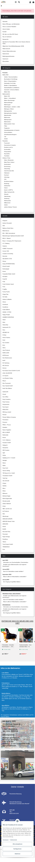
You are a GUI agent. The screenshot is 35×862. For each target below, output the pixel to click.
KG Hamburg (6, 363)
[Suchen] (19, 2)
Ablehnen (17, 854)
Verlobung (6, 198)
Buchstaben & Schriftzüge (10, 79)
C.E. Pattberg (6, 243)
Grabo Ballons (6, 309)
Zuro (4, 549)
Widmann (5, 493)
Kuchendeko (7, 149)
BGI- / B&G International (9, 233)
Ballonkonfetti (7, 115)
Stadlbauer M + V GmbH (9, 457)
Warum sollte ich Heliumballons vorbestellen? (14, 576)
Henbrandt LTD (6, 327)
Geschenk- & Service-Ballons (11, 89)
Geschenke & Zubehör (10, 145)
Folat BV (5, 279)
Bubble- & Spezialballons (10, 85)
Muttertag (6, 183)
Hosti (4, 340)
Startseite (5, 21)
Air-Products (6, 511)
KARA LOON (6, 352)
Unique (4, 483)
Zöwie (4, 506)
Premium (5, 422)
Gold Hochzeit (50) (9, 170)
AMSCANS (5, 524)
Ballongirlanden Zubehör (10, 113)
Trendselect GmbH (7, 475)
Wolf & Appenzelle (7, 498)
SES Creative (6, 450)
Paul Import (5, 407)
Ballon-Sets (7, 92)
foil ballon (5, 276)
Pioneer (4, 414)
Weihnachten (7, 200)
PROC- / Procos (7, 424)
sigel (4, 452)
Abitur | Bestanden (9, 160)
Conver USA (6, 251)
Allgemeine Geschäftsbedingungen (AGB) (13, 46)
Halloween (7, 173)
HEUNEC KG (6, 332)
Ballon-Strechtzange (9, 100)
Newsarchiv (5, 39)
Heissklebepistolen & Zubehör (11, 130)
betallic (4, 529)
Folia (4, 281)
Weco (4, 488)
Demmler (5, 256)
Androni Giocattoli (7, 223)
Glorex (4, 302)
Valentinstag (7, 196)
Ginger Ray (5, 294)
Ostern (6, 187)
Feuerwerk (7, 143)
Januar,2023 (6, 569)
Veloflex (4, 485)
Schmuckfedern (8, 132)
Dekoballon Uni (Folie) (10, 83)
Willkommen (7, 202)
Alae (4, 513)
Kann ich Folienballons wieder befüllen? (13, 571)
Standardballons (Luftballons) (11, 87)
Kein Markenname (7, 357)
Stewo (4, 463)
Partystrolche (6, 404)
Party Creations (6, 399)
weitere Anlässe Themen (10, 207)
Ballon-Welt (5, 74)
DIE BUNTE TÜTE (7, 258)
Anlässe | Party (6, 158)
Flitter (5, 126)
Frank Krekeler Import (8, 284)
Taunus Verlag (6, 470)
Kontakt (4, 31)
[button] (30, 2)
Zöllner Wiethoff (7, 503)
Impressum (6, 839)
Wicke (4, 491)
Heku (4, 322)
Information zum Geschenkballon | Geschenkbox (15, 562)
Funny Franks (6, 291)
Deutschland (7, 164)
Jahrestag (6, 177)
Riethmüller (5, 435)
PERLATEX (5, 409)
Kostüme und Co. (8, 147)
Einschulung (7, 166)
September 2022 (7, 574)
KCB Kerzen (6, 355)
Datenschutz (13, 839)
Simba (4, 455)
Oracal (4, 394)
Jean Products (6, 350)
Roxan (4, 437)
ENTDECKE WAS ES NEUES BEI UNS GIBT (17, 622)
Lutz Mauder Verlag (8, 378)
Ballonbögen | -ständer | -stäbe (12, 106)
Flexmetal (5, 534)
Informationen (6, 604)
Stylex (4, 465)
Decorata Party (6, 531)
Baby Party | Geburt (9, 162)
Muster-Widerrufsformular (9, 51)
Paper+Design (6, 536)
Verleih (6, 138)
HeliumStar (5, 324)
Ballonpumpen (8, 119)
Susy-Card (5, 468)
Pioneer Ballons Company (9, 417)
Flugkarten (7, 128)
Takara (4, 541)
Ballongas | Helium (9, 109)
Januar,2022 (6, 579)
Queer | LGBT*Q (8, 190)
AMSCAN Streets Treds (9, 521)
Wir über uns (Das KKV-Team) (10, 34)
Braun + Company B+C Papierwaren (12, 241)
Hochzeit (6, 175)
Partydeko (5, 141)
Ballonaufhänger (8, 102)
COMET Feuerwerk (8, 248)
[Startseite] (1, 6)
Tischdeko (6, 155)
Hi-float (4, 335)
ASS (4, 225)
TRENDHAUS (6, 546)
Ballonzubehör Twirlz (9, 124)
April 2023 (5, 560)
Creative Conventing (8, 253)
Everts (4, 271)
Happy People (6, 314)
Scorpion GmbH (7, 442)
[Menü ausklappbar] (15, 2)
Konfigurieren (17, 849)
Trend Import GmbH (8, 544)
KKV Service (6, 365)
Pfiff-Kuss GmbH (7, 412)
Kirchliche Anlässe (8, 181)
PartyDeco (5, 539)
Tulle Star (5, 478)
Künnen (4, 368)
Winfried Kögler (6, 496)
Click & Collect (6, 29)
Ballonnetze (7, 117)
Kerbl (4, 360)
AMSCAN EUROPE (7, 518)
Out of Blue (5, 396)
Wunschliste (6, 61)
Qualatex (5, 427)
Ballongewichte (8, 111)
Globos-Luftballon (7, 299)
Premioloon (5, 419)
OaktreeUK (5, 391)
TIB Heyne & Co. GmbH (9, 473)
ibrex (4, 345)
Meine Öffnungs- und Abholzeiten (11, 24)
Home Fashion (6, 337)
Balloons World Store (8, 228)
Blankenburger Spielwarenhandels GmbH (13, 235)
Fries (4, 286)
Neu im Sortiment (7, 36)
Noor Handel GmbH (8, 385)
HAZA (4, 319)
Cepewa (5, 246)
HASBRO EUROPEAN (8, 317)
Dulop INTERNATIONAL (9, 263)
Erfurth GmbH (6, 266)
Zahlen (6, 205)
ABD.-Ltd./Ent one (7, 508)
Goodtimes (5, 307)
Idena (4, 347)
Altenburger (6, 516)
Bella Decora (6, 230)
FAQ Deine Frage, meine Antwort (11, 593)
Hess (4, 330)
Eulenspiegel (6, 269)
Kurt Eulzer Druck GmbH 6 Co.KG (11, 370)
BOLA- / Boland (6, 238)
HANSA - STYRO (7, 312)
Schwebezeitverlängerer (10, 134)
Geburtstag (7, 168)
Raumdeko (7, 153)
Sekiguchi (5, 445)
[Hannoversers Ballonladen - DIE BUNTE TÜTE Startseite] (3, 2)
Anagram (5, 220)
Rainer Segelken (7, 430)
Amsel (4, 526)
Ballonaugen (7, 104)
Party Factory (6, 402)
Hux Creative (6, 342)
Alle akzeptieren (17, 844)
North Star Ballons (7, 388)
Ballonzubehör (6, 94)
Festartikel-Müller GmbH (9, 274)
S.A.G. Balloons (7, 440)
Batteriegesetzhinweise (8, 56)
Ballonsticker (7, 121)
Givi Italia (5, 296)
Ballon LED (7, 96)
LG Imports (5, 375)
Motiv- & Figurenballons (10, 81)
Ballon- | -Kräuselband (10, 98)
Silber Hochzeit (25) (9, 192)
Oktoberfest (7, 185)
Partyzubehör (7, 151)
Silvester (6, 194)
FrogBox (5, 289)
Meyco (4, 380)
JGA (5, 179)
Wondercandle (6, 501)
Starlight (5, 460)
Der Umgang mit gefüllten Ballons (11, 581)
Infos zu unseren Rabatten (9, 26)
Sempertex (5, 447)
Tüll (5, 136)
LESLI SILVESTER (7, 373)
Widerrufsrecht (6, 48)
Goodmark (5, 304)
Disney (4, 261)
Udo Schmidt (6, 480)
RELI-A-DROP (6, 432)
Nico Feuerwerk (7, 383)
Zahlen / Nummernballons (10, 77)
